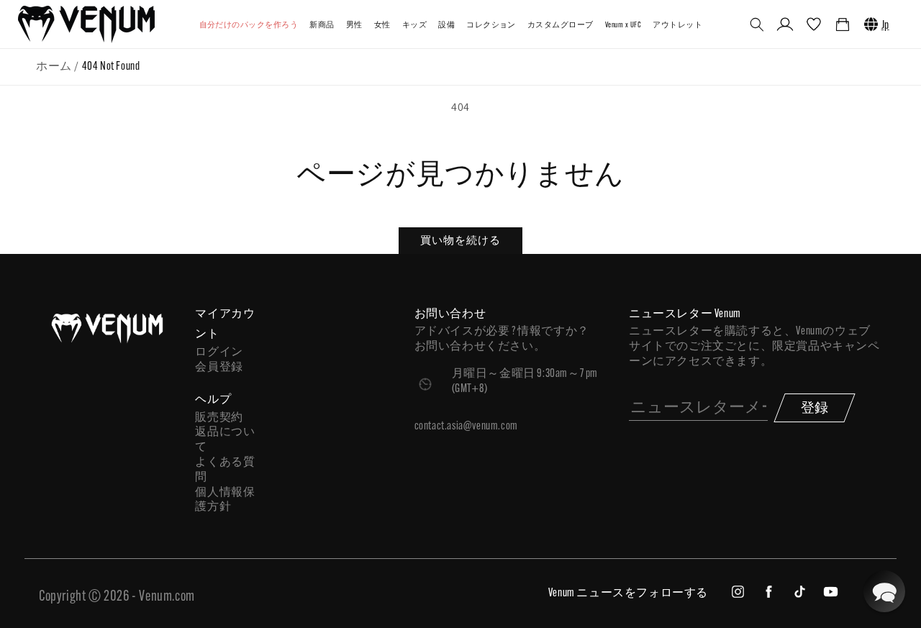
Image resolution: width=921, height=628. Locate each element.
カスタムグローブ (560, 25)
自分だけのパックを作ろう (249, 25)
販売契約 (218, 418)
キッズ (414, 25)
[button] (757, 24)
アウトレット (677, 25)
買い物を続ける (460, 240)
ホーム (54, 67)
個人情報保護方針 (225, 500)
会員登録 (218, 367)
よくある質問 (225, 470)
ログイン (218, 352)
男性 (354, 25)
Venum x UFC (623, 25)
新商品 (321, 25)
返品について (225, 440)
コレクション (491, 25)
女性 (382, 25)
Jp (885, 26)
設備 (446, 25)
